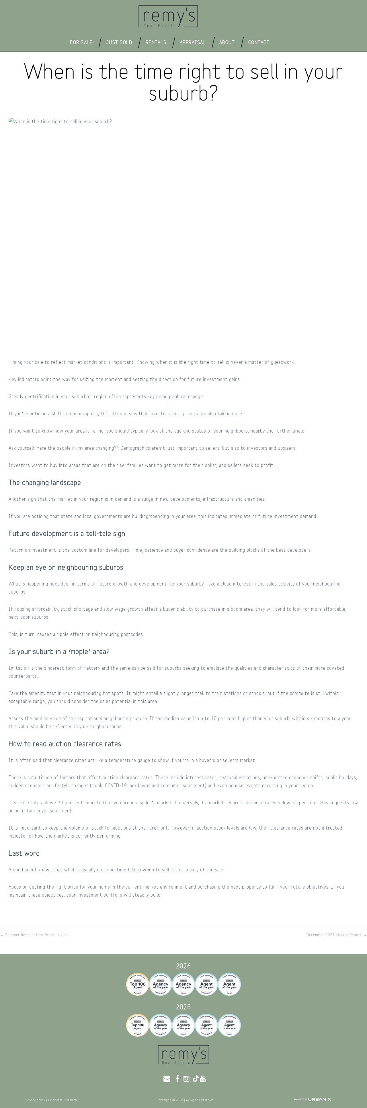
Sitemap (71, 1100)
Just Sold (119, 42)
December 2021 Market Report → (337, 935)
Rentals (156, 42)
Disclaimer (55, 1100)
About (227, 42)
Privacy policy (35, 1100)
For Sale (81, 42)
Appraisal (193, 42)
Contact (259, 42)
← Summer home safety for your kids (34, 935)
